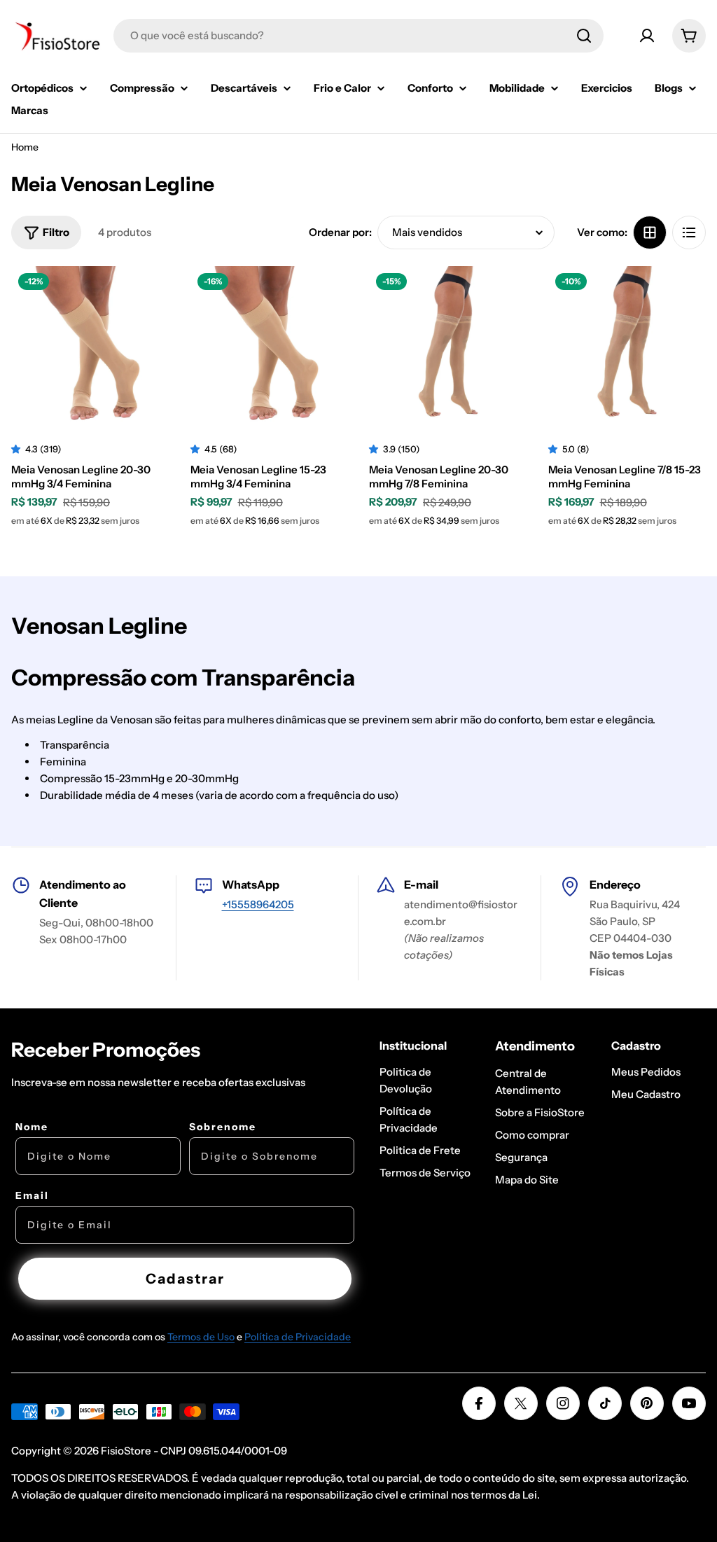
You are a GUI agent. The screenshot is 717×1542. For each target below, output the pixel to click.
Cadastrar (185, 1278)
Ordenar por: (340, 232)
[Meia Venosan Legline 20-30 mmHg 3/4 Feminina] (90, 345)
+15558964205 (258, 904)
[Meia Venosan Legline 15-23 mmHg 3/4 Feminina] (269, 345)
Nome (31, 1126)
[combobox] (358, 36)
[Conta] (647, 35)
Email (32, 1195)
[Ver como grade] (650, 232)
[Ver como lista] (689, 232)
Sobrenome (222, 1126)
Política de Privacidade (297, 1337)
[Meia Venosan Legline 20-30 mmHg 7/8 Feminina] (448, 345)
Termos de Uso (201, 1337)
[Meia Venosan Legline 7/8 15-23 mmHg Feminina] (627, 345)
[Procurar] (584, 35)
